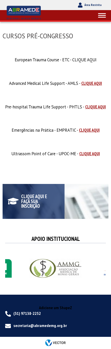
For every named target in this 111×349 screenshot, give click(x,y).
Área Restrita (92, 5)
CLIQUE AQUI (91, 83)
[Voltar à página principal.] (24, 12)
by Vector (55, 342)
